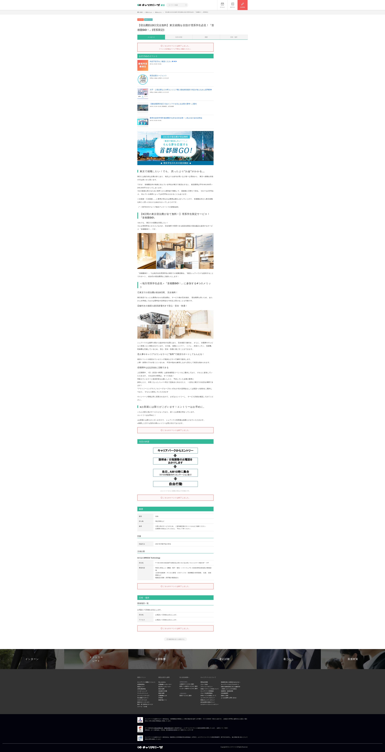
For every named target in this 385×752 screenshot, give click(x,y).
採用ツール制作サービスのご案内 (188, 686)
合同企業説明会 (141, 689)
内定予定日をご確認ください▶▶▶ (163, 61)
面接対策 (353, 659)
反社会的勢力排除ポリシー (208, 702)
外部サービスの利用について (208, 695)
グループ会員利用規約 (207, 693)
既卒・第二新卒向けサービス (145, 704)
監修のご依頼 (224, 695)
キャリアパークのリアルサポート (230, 684)
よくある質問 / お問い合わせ (228, 697)
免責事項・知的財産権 (227, 691)
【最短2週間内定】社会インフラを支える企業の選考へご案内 (173, 104)
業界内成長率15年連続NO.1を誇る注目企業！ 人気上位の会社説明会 (176, 118)
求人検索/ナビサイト (143, 697)
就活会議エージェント (158, 75)
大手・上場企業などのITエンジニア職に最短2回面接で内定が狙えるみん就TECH (181, 89)
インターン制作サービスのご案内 (188, 688)
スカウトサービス (142, 700)
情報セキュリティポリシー (208, 700)
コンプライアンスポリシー (208, 697)
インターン (32, 659)
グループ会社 (204, 684)
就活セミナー (141, 686)
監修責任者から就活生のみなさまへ (230, 682)
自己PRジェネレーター (164, 686)
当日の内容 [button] (178, 37)
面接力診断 (161, 693)
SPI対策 (160, 697)
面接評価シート (162, 700)
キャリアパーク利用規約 (207, 691)
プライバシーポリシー (207, 686)
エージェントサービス (143, 695)
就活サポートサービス (143, 702)
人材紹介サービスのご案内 (186, 684)
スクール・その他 (142, 706)
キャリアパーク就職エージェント (146, 682)
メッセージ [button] (151, 37)
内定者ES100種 (162, 691)
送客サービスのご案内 (185, 695)
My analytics (162, 682)
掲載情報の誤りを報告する (176, 639)
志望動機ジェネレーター (165, 684)
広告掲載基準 (224, 693)
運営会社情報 (204, 682)
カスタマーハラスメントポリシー (210, 704)
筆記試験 (224, 659)
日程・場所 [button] (233, 37)
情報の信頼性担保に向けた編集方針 (230, 686)
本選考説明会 (141, 684)
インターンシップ (142, 691)
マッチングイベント (142, 693)
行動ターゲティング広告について (210, 689)
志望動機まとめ (162, 695)
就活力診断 (161, 689)
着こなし (288, 659)
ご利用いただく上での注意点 (229, 689)
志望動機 (160, 659)
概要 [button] (206, 37)
